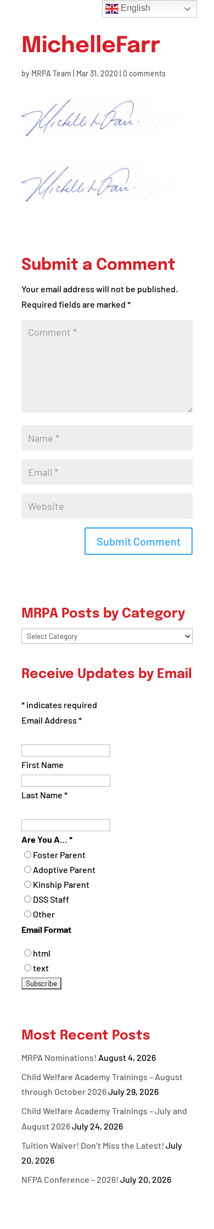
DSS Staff (51, 899)
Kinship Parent (61, 884)
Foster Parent (59, 854)
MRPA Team (51, 73)
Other (44, 914)
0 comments (144, 73)
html (41, 953)
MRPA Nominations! (59, 1057)
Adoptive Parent (64, 869)
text (41, 968)
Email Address (51, 720)
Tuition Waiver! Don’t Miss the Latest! (92, 1145)
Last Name (44, 794)
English (134, 8)
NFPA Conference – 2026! (70, 1179)
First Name (42, 764)
